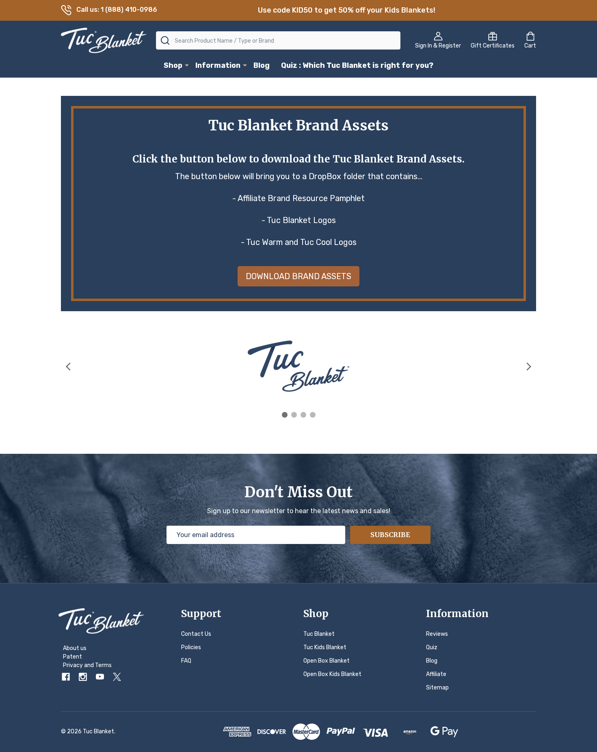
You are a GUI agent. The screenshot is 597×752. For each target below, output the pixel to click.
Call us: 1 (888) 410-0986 (116, 9)
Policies (191, 647)
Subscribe (390, 535)
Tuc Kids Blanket (324, 647)
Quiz (431, 647)
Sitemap (437, 687)
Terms (103, 665)
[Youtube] (100, 677)
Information (217, 65)
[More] (187, 65)
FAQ (186, 660)
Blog (261, 65)
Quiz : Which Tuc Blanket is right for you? (357, 65)
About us (75, 648)
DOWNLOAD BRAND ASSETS (298, 276)
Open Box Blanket (326, 660)
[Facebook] (65, 677)
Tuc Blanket (319, 634)
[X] (117, 677)
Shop (173, 65)
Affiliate (436, 674)
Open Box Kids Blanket (332, 674)
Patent (72, 656)
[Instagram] (83, 677)
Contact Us (196, 634)
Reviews (437, 634)
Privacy (73, 665)
